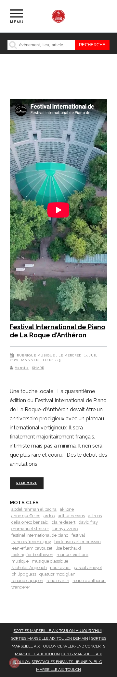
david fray (88, 522)
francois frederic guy (31, 541)
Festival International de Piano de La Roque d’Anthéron (57, 331)
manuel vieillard (72, 554)
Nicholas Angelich (29, 567)
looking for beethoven (32, 554)
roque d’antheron (89, 580)
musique (20, 561)
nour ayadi (60, 567)
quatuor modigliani (57, 574)
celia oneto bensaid (29, 522)
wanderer (20, 587)
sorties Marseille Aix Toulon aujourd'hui (58, 630)
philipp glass (23, 574)
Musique (46, 355)
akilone (67, 509)
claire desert (63, 522)
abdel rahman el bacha (34, 509)
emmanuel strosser (30, 528)
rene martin (57, 580)
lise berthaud (68, 548)
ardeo (49, 515)
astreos (95, 515)
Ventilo (22, 367)
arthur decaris (71, 515)
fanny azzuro (65, 528)
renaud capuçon (27, 580)
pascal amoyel (88, 567)
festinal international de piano (39, 535)
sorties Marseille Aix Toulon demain (49, 638)
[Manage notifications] (14, 663)
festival (78, 535)
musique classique (50, 561)
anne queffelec (25, 515)
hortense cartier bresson (77, 541)
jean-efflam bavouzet (31, 548)
